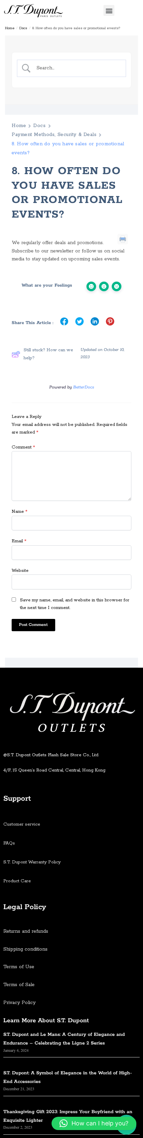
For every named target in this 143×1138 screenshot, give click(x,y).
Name (19, 511)
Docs (23, 28)
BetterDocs (83, 387)
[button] (108, 10)
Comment (23, 447)
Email (19, 541)
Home (10, 28)
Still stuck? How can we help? (48, 354)
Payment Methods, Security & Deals (54, 135)
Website (20, 570)
